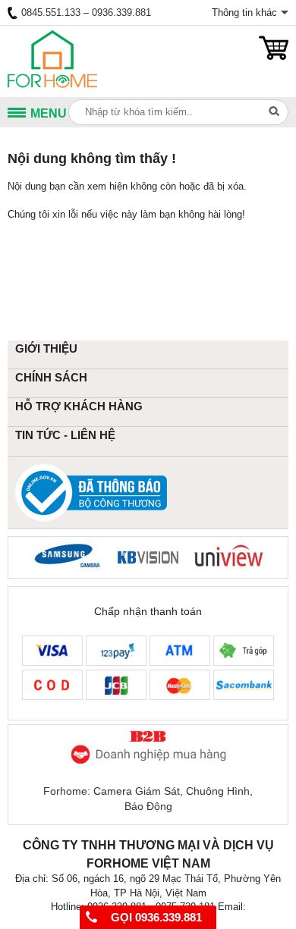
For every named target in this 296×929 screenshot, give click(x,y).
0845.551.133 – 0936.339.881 (86, 12)
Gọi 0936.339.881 (155, 917)
